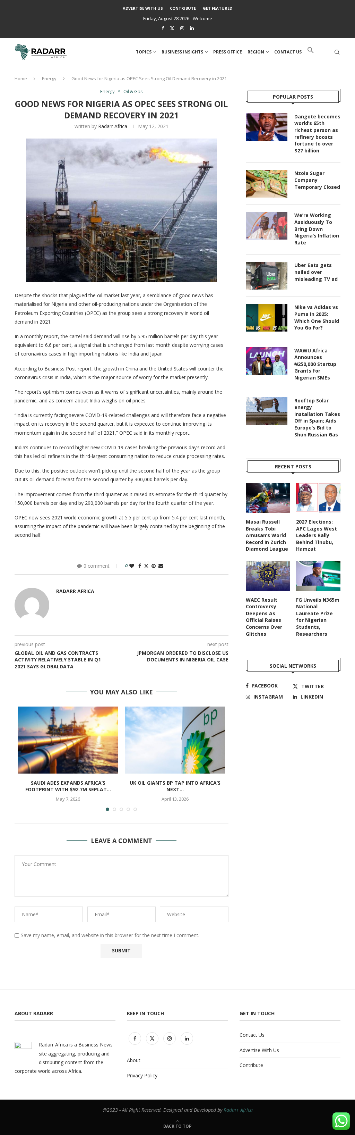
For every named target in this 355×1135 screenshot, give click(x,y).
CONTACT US (288, 52)
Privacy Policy (142, 1075)
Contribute (183, 8)
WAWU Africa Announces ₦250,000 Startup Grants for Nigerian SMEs (315, 364)
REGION (256, 52)
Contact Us (252, 1035)
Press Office (227, 52)
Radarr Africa (112, 126)
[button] (310, 52)
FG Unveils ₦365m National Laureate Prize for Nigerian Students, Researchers (317, 616)
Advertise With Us (143, 8)
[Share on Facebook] (139, 565)
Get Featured (217, 8)
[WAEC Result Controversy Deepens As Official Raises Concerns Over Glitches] (268, 576)
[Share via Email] (160, 565)
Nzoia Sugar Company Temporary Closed (317, 180)
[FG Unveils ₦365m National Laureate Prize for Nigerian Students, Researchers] (318, 576)
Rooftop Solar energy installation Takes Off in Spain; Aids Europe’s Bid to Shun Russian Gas (317, 417)
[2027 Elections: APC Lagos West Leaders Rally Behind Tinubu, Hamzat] (318, 498)
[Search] (337, 52)
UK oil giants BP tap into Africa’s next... (175, 786)
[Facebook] (163, 28)
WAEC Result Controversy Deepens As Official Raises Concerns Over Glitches (264, 616)
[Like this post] (131, 565)
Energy (49, 78)
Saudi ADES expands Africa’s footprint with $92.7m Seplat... (68, 786)
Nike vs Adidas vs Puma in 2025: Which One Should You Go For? (316, 317)
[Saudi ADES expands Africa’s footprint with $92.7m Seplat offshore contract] (68, 740)
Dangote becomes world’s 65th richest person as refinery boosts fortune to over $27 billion (317, 133)
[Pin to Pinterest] (153, 565)
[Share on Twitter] (146, 565)
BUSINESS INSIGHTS (182, 52)
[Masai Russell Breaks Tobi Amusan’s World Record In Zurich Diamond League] (268, 498)
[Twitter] (172, 28)
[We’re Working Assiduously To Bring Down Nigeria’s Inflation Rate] (266, 226)
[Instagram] (182, 28)
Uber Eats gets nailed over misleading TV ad (316, 272)
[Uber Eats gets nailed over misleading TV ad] (266, 276)
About (133, 1060)
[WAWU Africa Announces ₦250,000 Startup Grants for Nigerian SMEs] (266, 361)
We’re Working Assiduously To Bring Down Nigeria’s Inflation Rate (316, 228)
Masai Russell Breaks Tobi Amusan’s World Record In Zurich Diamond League (267, 535)
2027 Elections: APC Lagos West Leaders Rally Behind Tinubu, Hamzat (316, 535)
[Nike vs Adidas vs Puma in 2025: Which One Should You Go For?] (266, 318)
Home (21, 78)
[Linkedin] (192, 28)
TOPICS (143, 52)
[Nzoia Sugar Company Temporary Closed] (266, 184)
